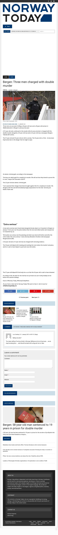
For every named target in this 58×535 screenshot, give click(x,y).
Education (44, 521)
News (4, 315)
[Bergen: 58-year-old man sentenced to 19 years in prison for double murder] (9, 313)
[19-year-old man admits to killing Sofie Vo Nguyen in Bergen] (36, 313)
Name (6, 370)
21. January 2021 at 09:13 (27, 334)
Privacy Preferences (10, 523)
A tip (48, 523)
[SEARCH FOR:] (46, 31)
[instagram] (54, 1)
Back (8, 26)
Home (30, 521)
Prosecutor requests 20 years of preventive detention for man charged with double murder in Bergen (22, 313)
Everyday (43, 523)
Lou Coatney (16, 334)
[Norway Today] (29, 13)
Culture (37, 523)
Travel (32, 523)
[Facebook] (48, 1)
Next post (35, 297)
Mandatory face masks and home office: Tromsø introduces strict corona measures (25, 445)
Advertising (33, 524)
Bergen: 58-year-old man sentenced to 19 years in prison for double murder (8, 319)
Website (6, 379)
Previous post (24, 297)
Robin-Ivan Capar (12, 124)
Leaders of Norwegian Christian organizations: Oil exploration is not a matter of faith (25, 461)
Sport (50, 521)
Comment (7, 358)
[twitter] (51, 1)
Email (5, 375)
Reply (36, 334)
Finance (39, 521)
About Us (40, 524)
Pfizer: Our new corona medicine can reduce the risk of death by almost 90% (23, 456)
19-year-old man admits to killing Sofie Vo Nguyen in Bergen (35, 318)
